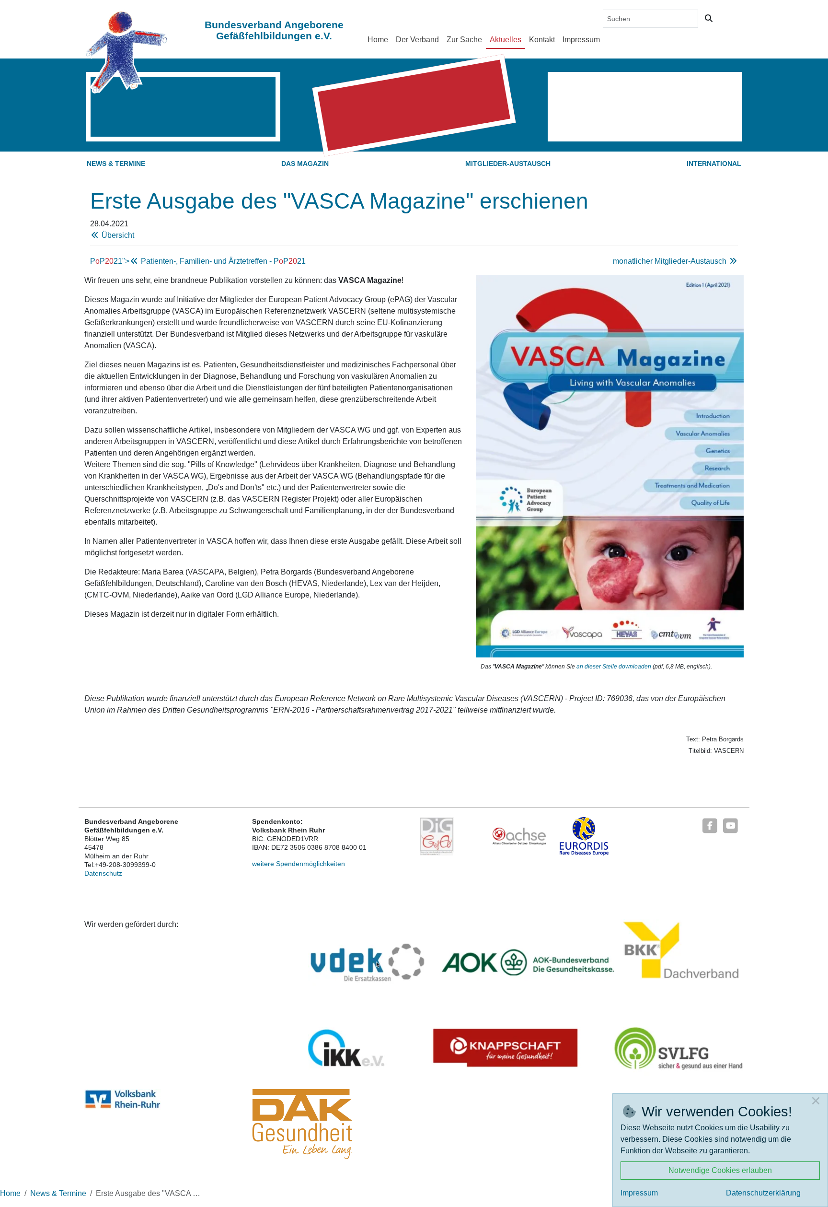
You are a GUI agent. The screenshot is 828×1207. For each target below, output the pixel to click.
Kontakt (542, 39)
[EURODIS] (584, 836)
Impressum (581, 39)
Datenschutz (103, 873)
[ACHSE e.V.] (519, 836)
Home (378, 39)
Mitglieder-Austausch (508, 163)
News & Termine (116, 163)
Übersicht (117, 235)
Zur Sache (464, 39)
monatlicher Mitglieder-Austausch (670, 261)
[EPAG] (437, 836)
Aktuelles (505, 39)
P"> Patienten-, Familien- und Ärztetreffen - (198, 261)
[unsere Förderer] (526, 999)
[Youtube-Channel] (730, 825)
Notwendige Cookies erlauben (720, 1170)
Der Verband (417, 39)
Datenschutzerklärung (763, 1193)
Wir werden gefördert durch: (131, 924)
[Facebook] (709, 825)
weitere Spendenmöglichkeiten (298, 863)
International (714, 163)
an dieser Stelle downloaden (613, 666)
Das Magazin (305, 163)
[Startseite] (126, 52)
